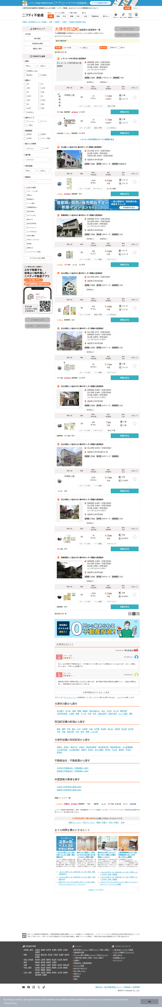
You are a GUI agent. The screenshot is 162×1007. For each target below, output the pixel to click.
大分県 (59, 972)
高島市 (66, 747)
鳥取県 (48, 967)
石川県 (59, 960)
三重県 (54, 962)
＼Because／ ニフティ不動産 (123, 950)
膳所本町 (123, 711)
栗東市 (121, 750)
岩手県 (48, 950)
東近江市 (74, 747)
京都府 (48, 965)
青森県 (43, 950)
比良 (94, 714)
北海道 (37, 950)
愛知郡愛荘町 (115, 747)
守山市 (114, 750)
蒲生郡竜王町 (103, 747)
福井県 (65, 960)
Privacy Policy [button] (10, 1003)
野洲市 (59, 752)
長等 (82, 732)
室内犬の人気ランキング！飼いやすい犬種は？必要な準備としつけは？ (107, 855)
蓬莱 (77, 714)
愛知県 (37, 962)
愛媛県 (43, 970)
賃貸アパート (93, 950)
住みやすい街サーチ (80, 968)
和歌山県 (66, 965)
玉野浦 (117, 729)
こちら (119, 697)
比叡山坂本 (102, 714)
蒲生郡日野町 (91, 747)
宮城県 (54, 950)
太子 (79, 729)
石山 (103, 711)
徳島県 (65, 967)
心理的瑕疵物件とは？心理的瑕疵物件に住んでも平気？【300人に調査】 (127, 855)
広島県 (37, 967)
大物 (91, 729)
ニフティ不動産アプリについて (123, 952)
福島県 (37, 952)
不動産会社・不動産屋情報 (82, 963)
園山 (74, 729)
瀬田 (131, 714)
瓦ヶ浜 (116, 711)
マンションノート (70, 697)
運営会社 (99, 987)
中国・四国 (27, 967)
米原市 (81, 747)
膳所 (58, 729)
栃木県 (67, 955)
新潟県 (37, 960)
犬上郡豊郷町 (127, 747)
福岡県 (37, 972)
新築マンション (75, 822)
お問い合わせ (117, 955)
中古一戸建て (114, 822)
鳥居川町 (70, 732)
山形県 (65, 950)
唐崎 (74, 711)
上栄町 (71, 714)
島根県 (54, 967)
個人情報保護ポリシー (113, 987)
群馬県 (37, 957)
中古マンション (89, 822)
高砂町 (103, 729)
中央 (58, 732)
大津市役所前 (62, 714)
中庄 (77, 732)
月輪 (63, 732)
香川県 (37, 970)
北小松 (68, 711)
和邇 (79, 711)
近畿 (25, 965)
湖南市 (59, 747)
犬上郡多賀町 (74, 750)
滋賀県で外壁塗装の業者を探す (69, 790)
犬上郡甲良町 (62, 750)
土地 (122, 822)
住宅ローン (77, 974)
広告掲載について (119, 958)
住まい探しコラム (79, 971)
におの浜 (94, 732)
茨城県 (61, 955)
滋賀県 (54, 965)
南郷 (87, 732)
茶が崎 (124, 729)
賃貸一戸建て (104, 950)
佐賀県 (43, 972)
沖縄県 (44, 975)
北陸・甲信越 (28, 960)
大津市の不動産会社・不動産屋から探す (73, 768)
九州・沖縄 (27, 972)
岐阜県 (43, 962)
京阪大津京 (112, 714)
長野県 (48, 960)
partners (51, 1000)
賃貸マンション (82, 950)
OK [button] (149, 1002)
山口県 (59, 967)
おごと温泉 (123, 714)
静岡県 (48, 962)
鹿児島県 (38, 975)
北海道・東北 (28, 950)
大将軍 (84, 729)
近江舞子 (60, 711)
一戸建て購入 (78, 958)
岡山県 (43, 967)
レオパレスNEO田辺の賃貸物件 (73, 58)
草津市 (107, 750)
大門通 (96, 729)
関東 (25, 955)
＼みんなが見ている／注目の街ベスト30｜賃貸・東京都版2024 (65, 855)
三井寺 (109, 711)
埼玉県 (50, 955)
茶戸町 (131, 729)
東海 (25, 962)
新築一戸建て (101, 822)
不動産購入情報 (78, 952)
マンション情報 (78, 966)
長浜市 (90, 750)
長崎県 (48, 972)
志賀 (89, 714)
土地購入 (76, 960)
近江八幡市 (99, 750)
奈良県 (59, 965)
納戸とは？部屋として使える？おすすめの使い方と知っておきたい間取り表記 (86, 855)
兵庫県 (43, 965)
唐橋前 (85, 711)
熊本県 (54, 972)
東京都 (37, 955)
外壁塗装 (76, 976)
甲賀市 (128, 750)
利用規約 (127, 987)
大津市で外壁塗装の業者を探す (69, 787)
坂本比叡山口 (94, 711)
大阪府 (37, 965)
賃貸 (74, 950)
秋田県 (59, 950)
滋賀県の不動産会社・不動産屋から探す (73, 771)
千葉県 (55, 955)
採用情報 (136, 987)
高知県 (48, 970)
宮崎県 (65, 972)
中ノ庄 (83, 714)
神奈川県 (44, 955)
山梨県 (43, 960)
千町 (68, 729)
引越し (75, 979)
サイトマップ (117, 960)
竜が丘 (110, 729)
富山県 (54, 960)
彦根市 (83, 750)
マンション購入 (78, 955)
